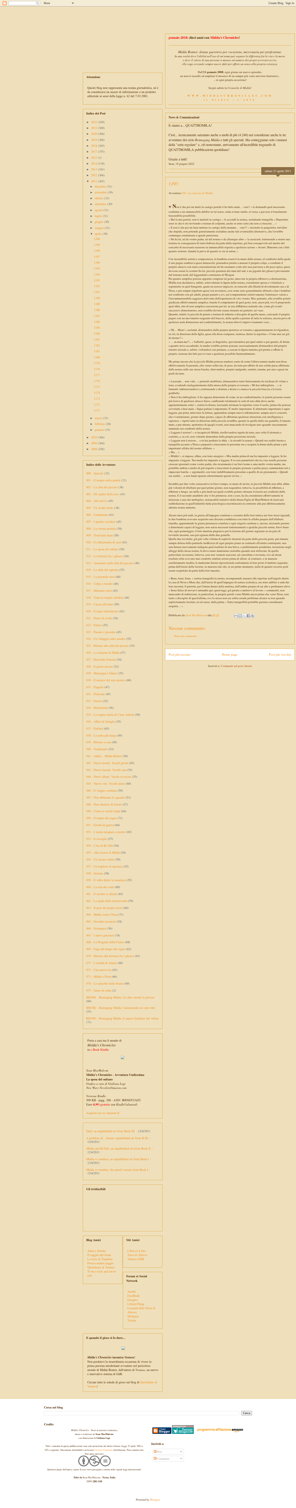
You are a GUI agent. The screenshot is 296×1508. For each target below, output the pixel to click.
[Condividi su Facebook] (248, 616)
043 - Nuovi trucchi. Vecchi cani (106, 770)
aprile (98, 234)
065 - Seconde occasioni (101, 921)
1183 (97, 339)
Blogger (154, 1499)
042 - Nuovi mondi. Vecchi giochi (107, 763)
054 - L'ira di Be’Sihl (99, 845)
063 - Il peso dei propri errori (104, 908)
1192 (97, 286)
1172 (97, 404)
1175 (97, 387)
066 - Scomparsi (96, 928)
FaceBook (133, 1296)
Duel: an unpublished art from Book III (110, 1131)
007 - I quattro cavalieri (100, 522)
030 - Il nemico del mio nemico (105, 680)
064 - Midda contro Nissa (101, 914)
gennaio (100, 430)
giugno (99, 222)
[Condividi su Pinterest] (252, 616)
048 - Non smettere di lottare (104, 804)
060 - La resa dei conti (100, 887)
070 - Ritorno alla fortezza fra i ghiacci (110, 956)
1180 (97, 357)
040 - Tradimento (97, 749)
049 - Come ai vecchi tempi (103, 811)
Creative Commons (103, 1449)
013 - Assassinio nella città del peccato (109, 563)
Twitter (131, 1320)
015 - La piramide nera (100, 577)
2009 (94, 443)
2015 (94, 157)
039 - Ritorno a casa (98, 742)
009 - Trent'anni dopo (99, 535)
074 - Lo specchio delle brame (105, 983)
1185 (97, 327)
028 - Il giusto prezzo (99, 666)
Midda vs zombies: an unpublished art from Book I (117, 1159)
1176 (97, 381)
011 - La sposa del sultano (102, 549)
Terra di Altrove (137, 1255)
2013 (94, 169)
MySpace (133, 1316)
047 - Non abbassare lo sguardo (105, 797)
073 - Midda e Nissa (98, 976)
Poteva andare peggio (100, 1263)
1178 (97, 369)
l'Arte (246, 99)
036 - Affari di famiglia (100, 721)
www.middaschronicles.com (230, 96)
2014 (94, 163)
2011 (94, 181)
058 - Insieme (94, 873)
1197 (97, 257)
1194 (97, 274)
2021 (94, 128)
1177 (97, 375)
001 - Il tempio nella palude (103, 480)
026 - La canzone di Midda (197, 193)
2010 (94, 437)
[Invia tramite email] (236, 616)
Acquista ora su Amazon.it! (103, 1113)
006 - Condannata (97, 515)
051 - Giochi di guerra (100, 825)
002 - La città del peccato (101, 487)
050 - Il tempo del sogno (101, 818)
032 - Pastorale (95, 694)
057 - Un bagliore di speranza (104, 866)
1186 (97, 322)
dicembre (101, 186)
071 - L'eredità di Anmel (101, 963)
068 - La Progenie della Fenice (105, 942)
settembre (101, 204)
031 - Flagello (95, 687)
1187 (97, 316)
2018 (94, 146)
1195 (97, 268)
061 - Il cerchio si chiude (101, 894)
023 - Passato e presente (100, 632)
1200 (97, 239)
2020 (94, 134)
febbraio (100, 424)
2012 (94, 175)
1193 (97, 280)
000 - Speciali (94, 473)
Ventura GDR (135, 1259)
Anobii (131, 1291)
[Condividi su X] (244, 616)
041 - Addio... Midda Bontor (104, 756)
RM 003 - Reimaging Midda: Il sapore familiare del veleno (122, 1018)
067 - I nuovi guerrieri (100, 935)
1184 (97, 333)
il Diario (217, 99)
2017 (94, 151)
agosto (99, 210)
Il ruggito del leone (99, 1255)
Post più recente (179, 654)
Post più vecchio (280, 654)
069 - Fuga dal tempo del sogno (105, 949)
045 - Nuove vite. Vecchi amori (105, 783)
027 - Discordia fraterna (101, 659)
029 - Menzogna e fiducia (101, 673)
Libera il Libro (136, 1251)
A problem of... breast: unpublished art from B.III (117, 1138)
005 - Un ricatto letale (99, 508)
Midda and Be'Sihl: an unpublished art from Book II (118, 1148)
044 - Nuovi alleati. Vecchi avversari (108, 776)
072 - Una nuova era (98, 970)
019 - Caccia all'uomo (99, 604)
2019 (94, 140)
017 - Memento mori (99, 590)
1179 (97, 363)
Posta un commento (185, 636)
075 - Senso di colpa (98, 990)
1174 (97, 392)
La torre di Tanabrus (99, 1259)
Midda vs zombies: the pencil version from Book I (117, 1170)
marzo (99, 418)
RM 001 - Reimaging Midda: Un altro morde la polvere (120, 997)
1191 (97, 292)
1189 (97, 304)
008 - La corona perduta (101, 528)
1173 (97, 399)
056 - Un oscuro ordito (100, 859)
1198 (97, 250)
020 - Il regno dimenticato (102, 611)
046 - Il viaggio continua (101, 790)
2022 (94, 122)
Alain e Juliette (96, 1251)
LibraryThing (135, 1304)
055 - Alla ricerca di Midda (103, 852)
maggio (100, 228)
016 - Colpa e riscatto (99, 584)
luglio (99, 216)
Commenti (162, 1459)
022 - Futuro (94, 625)
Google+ (132, 1300)
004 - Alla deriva (96, 501)
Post (159, 1452)
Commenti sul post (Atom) (236, 666)
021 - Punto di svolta (99, 618)
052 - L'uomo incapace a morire (106, 832)
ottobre (99, 198)
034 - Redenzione (97, 708)
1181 (97, 351)
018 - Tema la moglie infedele (104, 597)
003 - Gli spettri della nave (102, 494)
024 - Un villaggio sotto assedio (105, 639)
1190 (97, 298)
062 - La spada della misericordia (106, 901)
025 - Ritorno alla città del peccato (107, 646)
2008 (94, 449)
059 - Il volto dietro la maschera (106, 880)
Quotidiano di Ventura (101, 1267)
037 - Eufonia (94, 728)
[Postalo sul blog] (240, 616)
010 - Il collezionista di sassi (103, 542)
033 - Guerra (94, 701)
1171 (97, 410)
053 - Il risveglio (96, 839)
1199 (97, 245)
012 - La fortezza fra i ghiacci (104, 556)
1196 (97, 262)
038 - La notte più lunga (101, 735)
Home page (229, 654)
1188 (97, 310)
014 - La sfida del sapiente (102, 570)
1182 (97, 345)
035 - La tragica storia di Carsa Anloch (110, 714)
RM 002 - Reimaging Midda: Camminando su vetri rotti (120, 1008)
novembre (101, 192)
